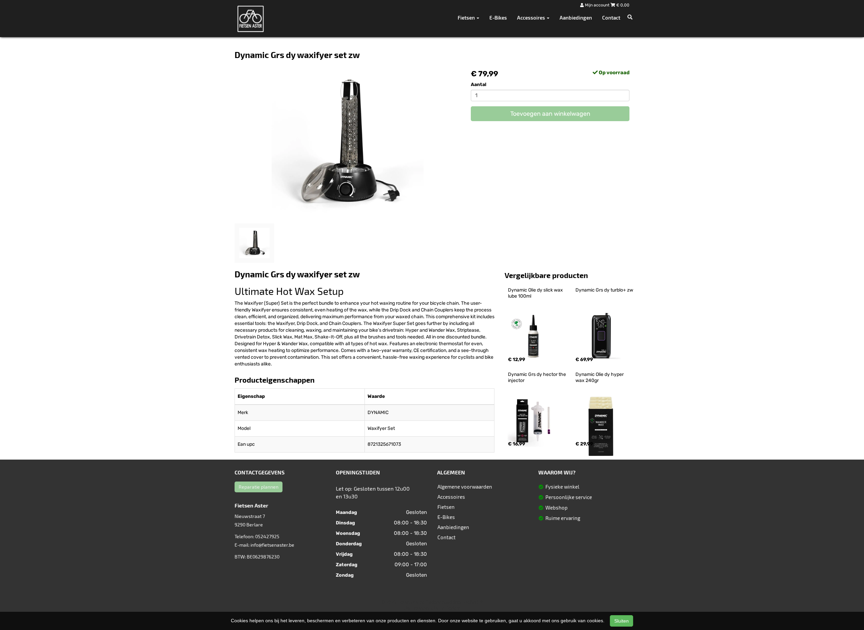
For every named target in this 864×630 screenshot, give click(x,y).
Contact (611, 18)
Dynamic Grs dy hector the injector (537, 377)
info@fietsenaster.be (272, 545)
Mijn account (597, 5)
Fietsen (446, 507)
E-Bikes (498, 18)
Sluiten (621, 621)
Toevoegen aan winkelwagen (550, 113)
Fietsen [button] (467, 18)
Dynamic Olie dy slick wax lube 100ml (536, 293)
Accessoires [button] (531, 18)
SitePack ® (472, 602)
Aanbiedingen (576, 18)
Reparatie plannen (258, 487)
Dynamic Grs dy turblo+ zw (604, 290)
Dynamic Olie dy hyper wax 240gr (600, 377)
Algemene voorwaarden (464, 487)
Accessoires (451, 497)
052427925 (267, 536)
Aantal (478, 84)
